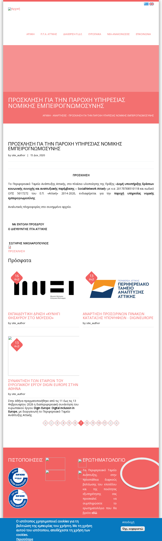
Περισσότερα (24, 539)
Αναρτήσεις (60, 115)
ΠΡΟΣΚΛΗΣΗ (16, 251)
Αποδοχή (128, 522)
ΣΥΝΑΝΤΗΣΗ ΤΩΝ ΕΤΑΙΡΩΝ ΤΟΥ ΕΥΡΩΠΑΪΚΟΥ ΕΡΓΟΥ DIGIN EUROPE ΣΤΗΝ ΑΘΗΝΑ (43, 384)
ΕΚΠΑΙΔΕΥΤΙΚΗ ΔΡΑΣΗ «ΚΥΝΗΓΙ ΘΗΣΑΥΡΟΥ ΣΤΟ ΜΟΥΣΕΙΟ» (34, 315)
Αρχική (30, 34)
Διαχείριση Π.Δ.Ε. (72, 34)
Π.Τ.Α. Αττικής (49, 34)
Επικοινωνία (143, 34)
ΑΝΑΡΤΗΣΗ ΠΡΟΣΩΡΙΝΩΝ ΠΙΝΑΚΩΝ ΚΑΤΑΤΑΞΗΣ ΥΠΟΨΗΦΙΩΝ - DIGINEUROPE (118, 315)
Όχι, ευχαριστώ (132, 528)
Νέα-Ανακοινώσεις (118, 34)
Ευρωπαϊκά (95, 34)
